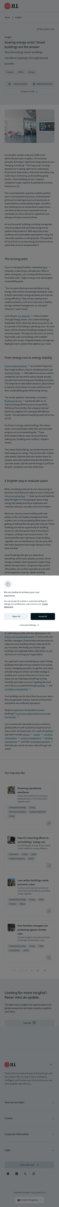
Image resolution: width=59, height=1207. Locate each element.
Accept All (43, 616)
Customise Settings (29, 625)
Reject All (16, 616)
